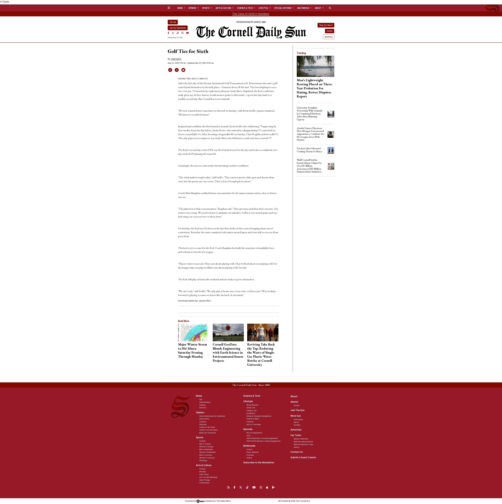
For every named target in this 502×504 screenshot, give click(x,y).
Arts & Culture (204, 465)
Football (202, 441)
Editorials (203, 424)
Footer (6, 1)
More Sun (295, 416)
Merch (296, 422)
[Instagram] (182, 33)
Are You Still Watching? (208, 477)
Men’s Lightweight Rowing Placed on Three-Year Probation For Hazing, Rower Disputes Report (315, 88)
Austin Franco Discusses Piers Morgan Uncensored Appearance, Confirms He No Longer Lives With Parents (310, 133)
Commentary (204, 483)
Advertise (329, 37)
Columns (202, 422)
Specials (248, 429)
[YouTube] (187, 33)
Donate (330, 31)
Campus (202, 405)
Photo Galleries (253, 452)
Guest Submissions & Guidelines (212, 416)
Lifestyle (248, 401)
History (296, 447)
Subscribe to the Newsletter (258, 462)
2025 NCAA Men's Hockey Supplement (262, 438)
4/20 (248, 436)
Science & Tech (251, 396)
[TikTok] (178, 33)
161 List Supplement (254, 433)
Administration (205, 402)
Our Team (295, 435)
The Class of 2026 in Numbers (250, 13)
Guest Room (204, 419)
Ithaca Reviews (252, 405)
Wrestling (203, 460)
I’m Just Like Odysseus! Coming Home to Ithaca (309, 150)
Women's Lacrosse (207, 458)
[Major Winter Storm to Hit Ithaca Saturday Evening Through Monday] (193, 332)
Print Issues (298, 419)
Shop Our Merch (326, 25)
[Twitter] (173, 33)
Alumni (294, 402)
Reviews (202, 472)
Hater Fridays (204, 480)
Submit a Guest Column (303, 457)
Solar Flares (204, 474)
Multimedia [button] (303, 8)
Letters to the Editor (207, 427)
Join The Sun (297, 410)
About (293, 396)
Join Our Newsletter (178, 28)
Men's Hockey (205, 444)
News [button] (180, 8)
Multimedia (249, 445)
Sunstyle (297, 425)
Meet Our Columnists (207, 433)
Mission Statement (301, 439)
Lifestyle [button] (264, 8)
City (200, 399)
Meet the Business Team (303, 444)
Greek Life (251, 408)
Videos (249, 458)
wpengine (176, 59)
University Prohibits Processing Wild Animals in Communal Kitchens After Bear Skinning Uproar (309, 113)
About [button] (318, 8)
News (199, 396)
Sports (199, 437)
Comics (249, 449)
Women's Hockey (206, 447)
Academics (251, 413)
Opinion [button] (193, 8)
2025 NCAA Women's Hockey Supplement (263, 441)
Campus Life (251, 411)
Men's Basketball (206, 449)
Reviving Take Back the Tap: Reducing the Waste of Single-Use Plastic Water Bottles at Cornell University (261, 354)
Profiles (202, 469)
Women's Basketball (207, 452)
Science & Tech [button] (245, 8)
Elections (202, 408)
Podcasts (250, 455)
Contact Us (296, 452)
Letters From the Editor (208, 430)
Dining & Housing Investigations (259, 416)
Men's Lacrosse (205, 455)
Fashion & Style (253, 419)
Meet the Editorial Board (303, 442)
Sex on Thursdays (254, 424)
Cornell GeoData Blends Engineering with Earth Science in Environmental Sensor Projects (228, 352)
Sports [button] (206, 8)
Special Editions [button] (283, 8)
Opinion (200, 412)
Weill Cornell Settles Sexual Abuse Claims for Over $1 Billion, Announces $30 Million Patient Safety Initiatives (309, 165)
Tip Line (173, 22)
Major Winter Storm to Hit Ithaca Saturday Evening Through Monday (192, 350)
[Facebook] (168, 33)
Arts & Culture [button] (224, 8)
